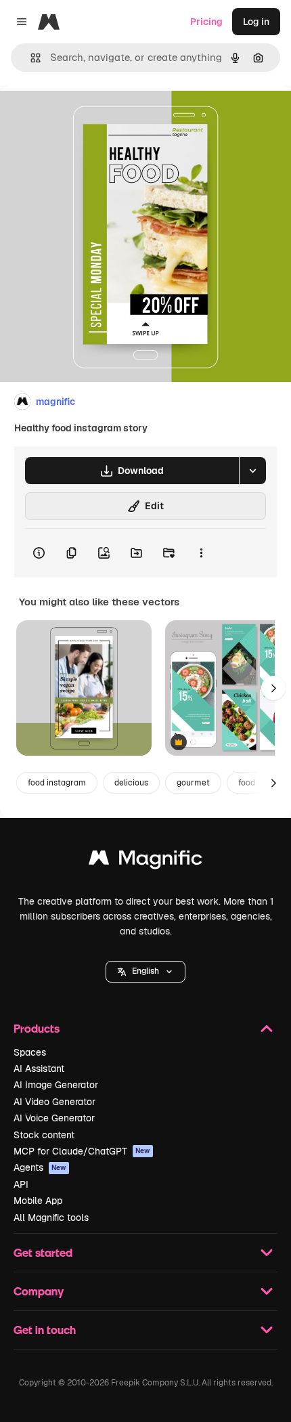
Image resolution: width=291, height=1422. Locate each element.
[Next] (273, 688)
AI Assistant (39, 1068)
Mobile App (38, 1200)
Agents (40, 1167)
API (21, 1184)
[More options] (201, 553)
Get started (43, 1252)
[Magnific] (145, 860)
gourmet (193, 782)
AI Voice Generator (54, 1118)
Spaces (30, 1052)
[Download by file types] (252, 470)
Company (39, 1291)
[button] (145, 972)
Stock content (44, 1135)
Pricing (206, 22)
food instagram (57, 782)
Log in (256, 22)
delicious (131, 782)
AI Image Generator (56, 1085)
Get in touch (45, 1329)
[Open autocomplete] (30, 58)
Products (37, 1028)
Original (87, 116)
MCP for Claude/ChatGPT (82, 1151)
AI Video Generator (54, 1102)
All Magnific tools (51, 1217)
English (145, 971)
